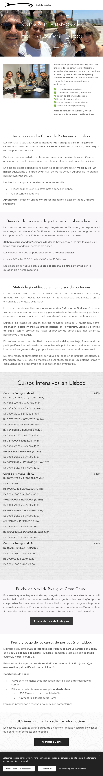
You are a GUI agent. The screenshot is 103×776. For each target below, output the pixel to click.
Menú (97, 5)
